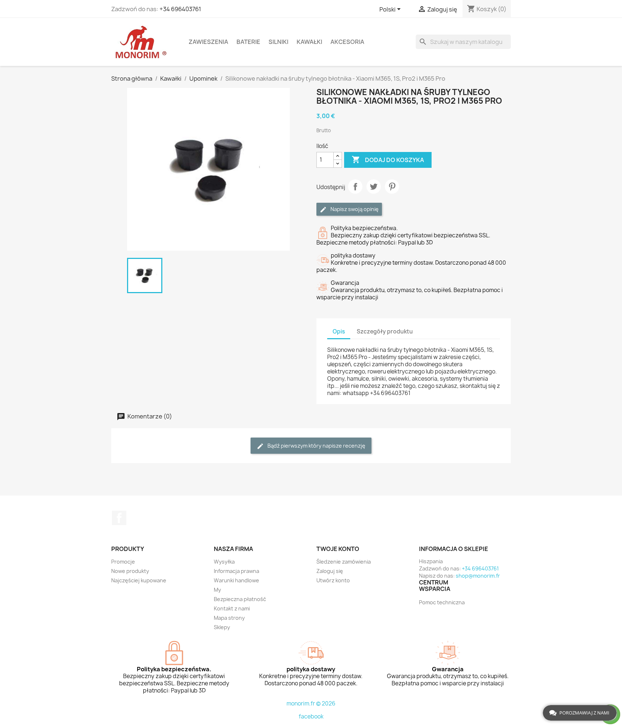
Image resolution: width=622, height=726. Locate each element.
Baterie (248, 42)
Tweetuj (373, 186)
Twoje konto (337, 549)
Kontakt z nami (232, 608)
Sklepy (222, 627)
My (217, 589)
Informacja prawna (236, 571)
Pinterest (392, 186)
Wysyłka (224, 561)
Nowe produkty (130, 571)
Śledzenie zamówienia (343, 561)
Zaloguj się (329, 571)
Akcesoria (347, 42)
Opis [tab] (339, 331)
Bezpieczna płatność (240, 599)
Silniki (278, 42)
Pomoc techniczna (442, 602)
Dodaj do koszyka (388, 159)
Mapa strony (229, 617)
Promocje (123, 561)
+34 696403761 (180, 9)
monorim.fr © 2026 (311, 703)
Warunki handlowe (236, 580)
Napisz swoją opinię (354, 209)
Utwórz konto (333, 580)
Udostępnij (355, 186)
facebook (311, 716)
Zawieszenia (208, 42)
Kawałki (309, 42)
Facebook (119, 518)
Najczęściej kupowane (138, 580)
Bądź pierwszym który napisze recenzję (315, 445)
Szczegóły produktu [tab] (385, 331)
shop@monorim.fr (478, 575)
